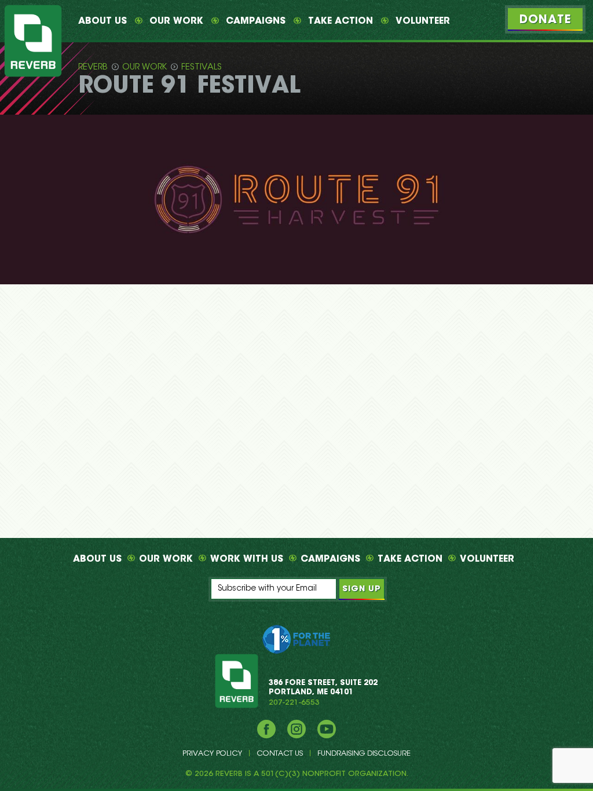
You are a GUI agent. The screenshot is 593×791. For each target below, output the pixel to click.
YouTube (326, 729)
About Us (102, 21)
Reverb (93, 67)
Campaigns (255, 21)
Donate (545, 20)
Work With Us (246, 559)
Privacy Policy (212, 753)
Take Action (340, 21)
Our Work (176, 21)
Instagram (296, 729)
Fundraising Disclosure (364, 753)
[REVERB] (33, 41)
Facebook (266, 729)
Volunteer (423, 21)
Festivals (201, 67)
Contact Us (280, 753)
